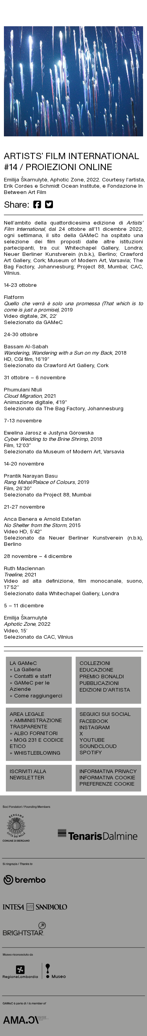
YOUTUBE (92, 740)
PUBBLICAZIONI (99, 683)
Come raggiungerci (38, 696)
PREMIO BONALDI (102, 676)
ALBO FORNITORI (36, 733)
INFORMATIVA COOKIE (107, 778)
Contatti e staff (32, 676)
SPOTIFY (91, 752)
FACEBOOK (94, 721)
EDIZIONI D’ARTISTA (105, 690)
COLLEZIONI (95, 663)
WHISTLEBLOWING (37, 753)
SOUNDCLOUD (94, 746)
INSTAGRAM (94, 727)
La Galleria (27, 669)
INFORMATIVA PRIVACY (108, 771)
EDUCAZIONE (96, 670)
